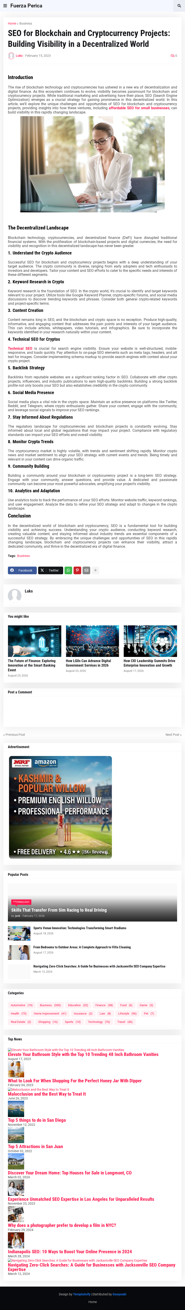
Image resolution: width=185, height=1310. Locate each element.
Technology (99, 1022)
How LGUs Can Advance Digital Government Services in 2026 (88, 663)
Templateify (81, 1294)
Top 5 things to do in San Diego (37, 1120)
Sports (73, 1022)
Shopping (48, 1022)
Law (105, 1013)
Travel (125, 1022)
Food (126, 1005)
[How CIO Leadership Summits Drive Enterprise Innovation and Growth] (150, 641)
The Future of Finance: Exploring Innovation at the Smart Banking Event (32, 665)
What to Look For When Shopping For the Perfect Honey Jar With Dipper (75, 1080)
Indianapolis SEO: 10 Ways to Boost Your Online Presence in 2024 (70, 1251)
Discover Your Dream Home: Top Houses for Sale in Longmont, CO (70, 1173)
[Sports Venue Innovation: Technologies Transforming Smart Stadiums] (19, 933)
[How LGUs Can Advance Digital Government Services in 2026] (92, 641)
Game (146, 1005)
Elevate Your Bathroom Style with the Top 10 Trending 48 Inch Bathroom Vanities (83, 1054)
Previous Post (15, 734)
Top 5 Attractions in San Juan (35, 1146)
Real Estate (21, 1022)
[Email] (86, 570)
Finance (104, 1005)
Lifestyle (127, 1013)
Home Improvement (50, 1013)
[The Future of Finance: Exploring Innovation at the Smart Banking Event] (34, 641)
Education (78, 1005)
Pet (149, 1013)
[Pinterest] (77, 570)
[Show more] (95, 570)
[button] (5, 6)
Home (12, 23)
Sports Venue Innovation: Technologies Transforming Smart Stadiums (79, 928)
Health (19, 1013)
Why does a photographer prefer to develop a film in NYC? (62, 1225)
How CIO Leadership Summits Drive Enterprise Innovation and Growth (149, 663)
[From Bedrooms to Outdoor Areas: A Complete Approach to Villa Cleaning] (19, 952)
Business (25, 23)
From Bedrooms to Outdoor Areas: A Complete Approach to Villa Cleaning (82, 947)
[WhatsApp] (68, 570)
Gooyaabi (119, 1294)
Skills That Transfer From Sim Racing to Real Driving (59, 910)
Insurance (83, 1013)
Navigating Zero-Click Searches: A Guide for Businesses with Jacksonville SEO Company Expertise (99, 966)
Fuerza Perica (26, 6)
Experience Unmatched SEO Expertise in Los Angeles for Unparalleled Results (81, 1199)
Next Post (172, 734)
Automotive (22, 1005)
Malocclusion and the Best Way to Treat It (47, 1094)
